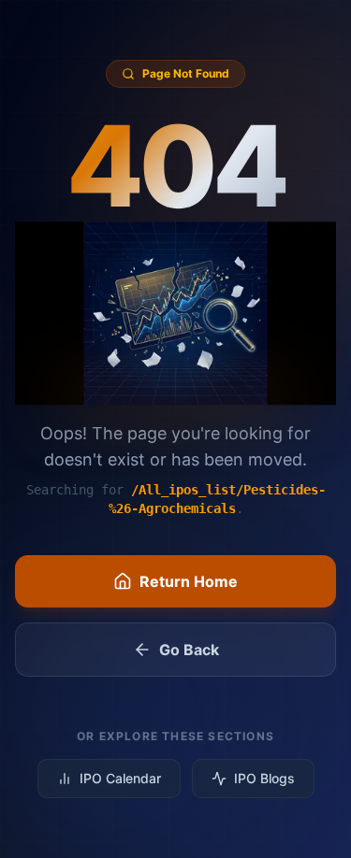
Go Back (189, 649)
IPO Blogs (264, 778)
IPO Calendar (120, 778)
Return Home (188, 581)
